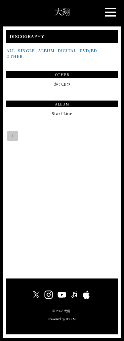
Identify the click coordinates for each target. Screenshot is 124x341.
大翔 (62, 11)
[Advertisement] (62, 210)
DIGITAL (67, 50)
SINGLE (26, 50)
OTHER (14, 56)
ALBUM (46, 50)
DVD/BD (88, 50)
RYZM (71, 319)
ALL (10, 50)
